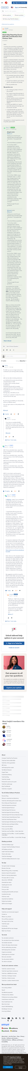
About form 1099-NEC (7, 880)
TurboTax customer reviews (8, 968)
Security (4, 1038)
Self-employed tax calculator (8, 949)
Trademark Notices (6, 1040)
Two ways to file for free (7, 921)
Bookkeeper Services (7, 1009)
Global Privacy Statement (15, 1057)
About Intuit (5, 1036)
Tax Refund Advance (6, 770)
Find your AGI (5, 889)
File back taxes (5, 887)
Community (4, 926)
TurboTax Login (5, 923)
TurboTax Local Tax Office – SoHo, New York (12, 831)
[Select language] (12, 7)
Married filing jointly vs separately (10, 870)
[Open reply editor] (14, 356)
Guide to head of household (8, 873)
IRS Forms (4, 765)
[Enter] (3, 11)
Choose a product (19, 15)
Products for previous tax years (9, 781)
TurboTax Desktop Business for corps (11, 858)
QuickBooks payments (7, 992)
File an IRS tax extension (7, 919)
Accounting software (7, 987)
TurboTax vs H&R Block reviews (9, 973)
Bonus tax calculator (6, 956)
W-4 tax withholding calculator (9, 947)
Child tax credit (5, 896)
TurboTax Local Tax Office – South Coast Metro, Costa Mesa (13, 834)
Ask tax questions (7, 15)
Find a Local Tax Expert (7, 826)
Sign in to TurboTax (15, 643)
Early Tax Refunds (6, 786)
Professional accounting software (9, 997)
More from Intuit (6, 1004)
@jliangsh (9, 210)
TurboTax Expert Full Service (8, 810)
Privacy (22, 1036)
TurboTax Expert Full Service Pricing (10, 812)
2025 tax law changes (7, 903)
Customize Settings (20, 1067)
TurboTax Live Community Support (10, 912)
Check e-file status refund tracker (9, 945)
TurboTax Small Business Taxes (9, 819)
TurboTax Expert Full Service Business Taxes (12, 814)
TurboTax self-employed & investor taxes (11, 800)
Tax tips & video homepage (8, 866)
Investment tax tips (6, 894)
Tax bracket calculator (7, 942)
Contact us (4, 914)
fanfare (6, 365)
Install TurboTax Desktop (8, 851)
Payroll (3, 990)
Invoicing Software (6, 1011)
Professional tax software (7, 994)
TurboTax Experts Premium (8, 807)
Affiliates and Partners (17, 1040)
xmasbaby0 (9, 739)
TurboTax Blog (5, 777)
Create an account (14, 647)
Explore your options (14, 688)
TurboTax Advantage (7, 856)
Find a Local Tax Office (7, 829)
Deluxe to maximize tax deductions (10, 798)
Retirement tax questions (8, 24)
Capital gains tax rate (7, 884)
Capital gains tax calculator (8, 954)
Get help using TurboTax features (11, 19)
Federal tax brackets (6, 901)
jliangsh (6, 28)
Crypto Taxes (5, 772)
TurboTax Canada (6, 779)
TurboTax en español (7, 788)
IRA (4, 346)
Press (18, 1036)
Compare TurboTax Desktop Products (11, 847)
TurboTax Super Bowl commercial (10, 971)
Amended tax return (6, 882)
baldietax (9, 743)
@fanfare (9, 499)
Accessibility (5, 1041)
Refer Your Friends (6, 930)
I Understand (7, 1067)
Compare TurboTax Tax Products (9, 758)
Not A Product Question (12, 346)
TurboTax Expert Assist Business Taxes (11, 817)
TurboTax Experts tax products (9, 805)
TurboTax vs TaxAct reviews (8, 978)
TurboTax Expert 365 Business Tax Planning (12, 821)
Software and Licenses (12, 1038)
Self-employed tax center (8, 767)
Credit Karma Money (7, 774)
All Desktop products (7, 849)
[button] (4, 7)
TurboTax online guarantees (8, 762)
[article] (14, 390)
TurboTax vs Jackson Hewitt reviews (10, 980)
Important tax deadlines (7, 899)
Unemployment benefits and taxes (10, 891)
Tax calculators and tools (8, 938)
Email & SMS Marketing (7, 1006)
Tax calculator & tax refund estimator (10, 940)
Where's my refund (6, 916)
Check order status (6, 854)
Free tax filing (5, 796)
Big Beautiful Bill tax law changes (10, 928)
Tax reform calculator (7, 961)
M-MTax (8, 726)
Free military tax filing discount (9, 803)
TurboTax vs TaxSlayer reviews (9, 975)
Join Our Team (12, 1036)
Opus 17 (8, 127)
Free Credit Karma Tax (7, 1001)
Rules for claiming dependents (9, 875)
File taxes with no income (8, 877)
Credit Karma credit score (8, 999)
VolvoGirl (9, 730)
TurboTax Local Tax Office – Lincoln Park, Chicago (14, 837)
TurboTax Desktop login (7, 844)
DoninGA (9, 735)
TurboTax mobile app (7, 784)
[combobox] (12, 11)
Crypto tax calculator (7, 952)
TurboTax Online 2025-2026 (8, 760)
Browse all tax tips (6, 868)
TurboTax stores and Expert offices (10, 824)
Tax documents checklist (7, 959)
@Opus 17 (9, 133)
